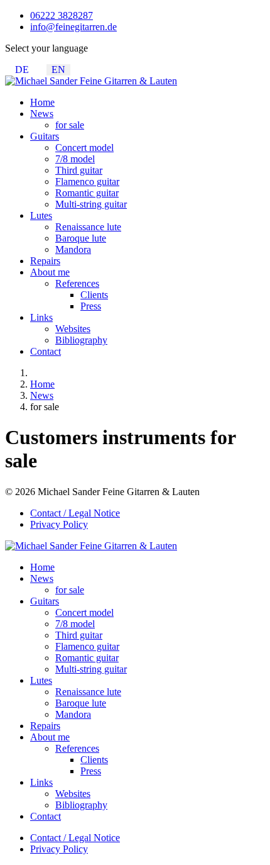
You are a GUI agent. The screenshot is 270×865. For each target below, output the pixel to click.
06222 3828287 (61, 15)
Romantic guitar (87, 192)
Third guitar (78, 170)
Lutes (41, 215)
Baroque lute (80, 238)
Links (41, 317)
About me (50, 272)
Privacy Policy (59, 524)
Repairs (45, 260)
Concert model (84, 147)
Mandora (73, 249)
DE (22, 69)
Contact (45, 351)
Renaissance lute (88, 226)
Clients (94, 294)
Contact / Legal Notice (75, 513)
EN (58, 69)
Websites (72, 328)
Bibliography (81, 340)
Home (42, 102)
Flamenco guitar (87, 181)
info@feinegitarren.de (73, 26)
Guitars (44, 136)
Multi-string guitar (91, 204)
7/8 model (75, 158)
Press (90, 306)
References (77, 283)
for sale (69, 125)
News (41, 113)
